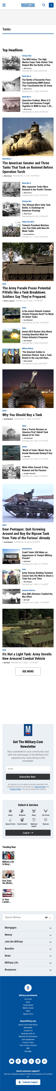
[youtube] (11, 1061)
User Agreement (28, 1039)
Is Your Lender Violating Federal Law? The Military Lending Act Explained (8, 900)
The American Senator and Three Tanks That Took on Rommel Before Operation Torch (27, 167)
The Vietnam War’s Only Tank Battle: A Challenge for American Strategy (36, 207)
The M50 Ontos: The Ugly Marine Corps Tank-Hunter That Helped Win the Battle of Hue (37, 62)
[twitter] (31, 1061)
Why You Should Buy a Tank (22, 415)
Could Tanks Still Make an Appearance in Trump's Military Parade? (37, 555)
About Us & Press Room (28, 1025)
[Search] (44, 5)
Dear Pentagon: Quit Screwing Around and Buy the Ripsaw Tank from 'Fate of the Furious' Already (26, 533)
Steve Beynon (28, 340)
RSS (28, 1048)
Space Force (28, 1014)
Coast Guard (28, 1005)
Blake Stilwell (28, 361)
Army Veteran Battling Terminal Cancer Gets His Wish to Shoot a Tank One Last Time (37, 575)
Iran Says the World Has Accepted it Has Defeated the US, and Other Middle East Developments (8, 882)
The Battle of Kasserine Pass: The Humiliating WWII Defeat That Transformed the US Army (37, 82)
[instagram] (24, 1061)
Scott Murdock (28, 320)
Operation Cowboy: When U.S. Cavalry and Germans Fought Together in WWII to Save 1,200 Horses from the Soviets (37, 103)
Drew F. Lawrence (9, 301)
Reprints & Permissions (28, 1036)
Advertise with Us (28, 1034)
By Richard (27, 561)
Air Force (28, 999)
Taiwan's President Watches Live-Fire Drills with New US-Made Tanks (36, 228)
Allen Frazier (28, 68)
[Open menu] (4, 5)
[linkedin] (38, 1061)
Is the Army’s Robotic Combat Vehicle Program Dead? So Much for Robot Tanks (38, 314)
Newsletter (28, 1028)
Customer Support (30, 1082)
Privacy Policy (15, 789)
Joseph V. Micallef (29, 473)
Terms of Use (40, 787)
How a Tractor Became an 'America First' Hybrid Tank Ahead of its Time (35, 432)
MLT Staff (26, 600)
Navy (28, 1011)
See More (28, 671)
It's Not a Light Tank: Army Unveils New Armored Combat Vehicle (27, 656)
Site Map (28, 1051)
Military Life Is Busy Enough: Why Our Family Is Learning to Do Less (8, 863)
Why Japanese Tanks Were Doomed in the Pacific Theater (37, 188)
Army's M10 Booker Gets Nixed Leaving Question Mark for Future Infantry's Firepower (37, 334)
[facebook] (18, 1061)
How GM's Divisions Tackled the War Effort (37, 595)
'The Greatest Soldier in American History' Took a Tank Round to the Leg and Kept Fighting (37, 355)
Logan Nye (27, 456)
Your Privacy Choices (28, 1045)
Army (28, 1002)
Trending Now (9, 847)
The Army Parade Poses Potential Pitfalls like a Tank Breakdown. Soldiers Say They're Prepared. (26, 292)
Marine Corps (28, 1008)
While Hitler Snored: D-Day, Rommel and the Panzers (35, 469)
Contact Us (28, 1031)
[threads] (44, 1061)
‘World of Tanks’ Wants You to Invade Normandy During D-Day (37, 452)
